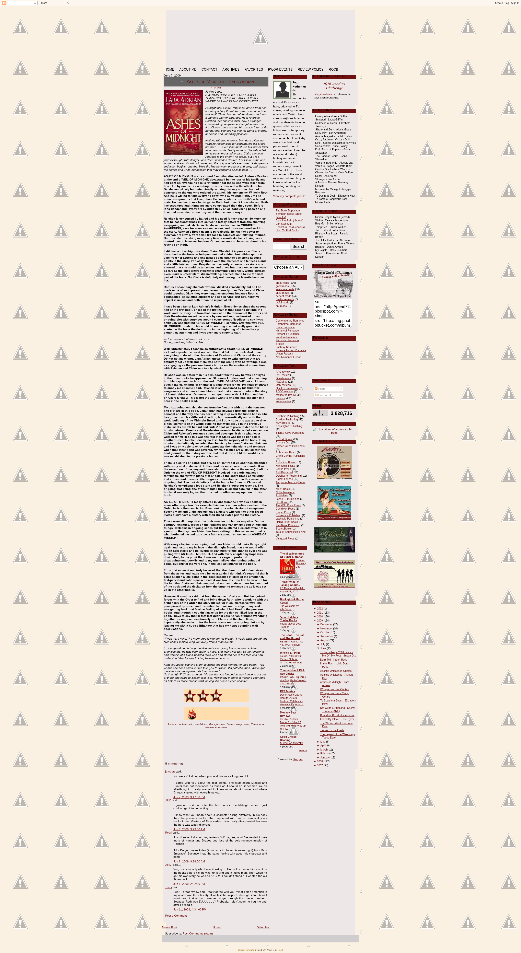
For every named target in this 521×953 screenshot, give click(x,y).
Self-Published (284, 472)
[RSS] (166, 939)
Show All (303, 750)
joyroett (170, 771)
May (322, 741)
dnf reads (281, 305)
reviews (222, 727)
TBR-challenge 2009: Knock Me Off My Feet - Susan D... (338, 654)
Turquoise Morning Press (290, 482)
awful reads (282, 302)
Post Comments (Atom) (198, 933)
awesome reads (285, 289)
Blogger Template (246, 950)
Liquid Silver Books (287, 521)
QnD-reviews (283, 384)
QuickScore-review (287, 388)
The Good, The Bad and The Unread (292, 637)
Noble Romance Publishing (285, 494)
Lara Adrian (200, 724)
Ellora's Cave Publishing (290, 432)
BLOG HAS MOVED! (291, 743)
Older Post (263, 927)
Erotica (280, 343)
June (323, 648)
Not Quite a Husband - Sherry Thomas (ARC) (337, 709)
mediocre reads (285, 299)
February (325, 753)
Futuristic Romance (287, 340)
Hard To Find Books (287, 230)
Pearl (168, 832)
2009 (320, 620)
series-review (283, 401)
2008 (320, 761)
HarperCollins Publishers (290, 446)
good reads (282, 286)
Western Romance (287, 337)
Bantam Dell (184, 724)
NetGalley (281, 381)
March (324, 749)
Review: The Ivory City (301, 563)
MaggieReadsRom (323, 93)
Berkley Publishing (287, 419)
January (325, 757)
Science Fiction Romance (291, 350)
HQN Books (283, 422)
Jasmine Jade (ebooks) (289, 220)
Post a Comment (176, 915)
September (326, 636)
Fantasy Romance (286, 347)
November (326, 628)
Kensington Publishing (289, 426)
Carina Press (283, 468)
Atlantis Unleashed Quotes (336, 670)
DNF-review (282, 374)
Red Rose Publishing (288, 525)
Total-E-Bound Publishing (290, 531)
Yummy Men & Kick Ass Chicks (292, 672)
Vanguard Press (285, 538)
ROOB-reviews (284, 391)
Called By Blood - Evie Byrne (337, 719)
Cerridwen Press (285, 508)
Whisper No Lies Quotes (334, 689)
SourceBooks (284, 528)
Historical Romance (287, 330)
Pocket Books (284, 439)
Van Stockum (284, 223)
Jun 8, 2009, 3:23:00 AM (189, 829)
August (324, 640)
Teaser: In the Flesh (332, 730)
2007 (320, 765)
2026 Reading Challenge (334, 85)
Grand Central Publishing (290, 455)
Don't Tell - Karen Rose (333, 659)
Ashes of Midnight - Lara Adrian (220, 81)
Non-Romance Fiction (288, 357)
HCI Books (282, 502)
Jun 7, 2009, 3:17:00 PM (189, 797)
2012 (320, 608)
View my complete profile (289, 196)
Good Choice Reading (288, 738)
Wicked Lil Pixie (290, 652)
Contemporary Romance (290, 320)
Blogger (298, 759)
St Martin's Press (286, 452)
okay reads (242, 724)
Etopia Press (283, 512)
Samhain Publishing (287, 416)
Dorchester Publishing (289, 475)
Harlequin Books (285, 465)
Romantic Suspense (288, 333)
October (325, 632)
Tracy (168, 887)
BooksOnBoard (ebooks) (290, 227)
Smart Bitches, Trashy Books (289, 619)
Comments (324, 395)
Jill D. (168, 800)
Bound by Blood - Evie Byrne (337, 715)
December (326, 624)
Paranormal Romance (288, 323)
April (323, 745)
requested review (286, 394)
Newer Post (169, 927)
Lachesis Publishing (287, 518)
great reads (282, 282)
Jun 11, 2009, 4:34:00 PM (189, 909)
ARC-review (283, 371)
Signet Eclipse (284, 478)
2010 (320, 616)
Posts (321, 388)
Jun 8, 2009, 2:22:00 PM (189, 883)
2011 (320, 612)
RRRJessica (287, 691)
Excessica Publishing (288, 515)
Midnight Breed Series (222, 724)
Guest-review (283, 378)
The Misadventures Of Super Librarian (292, 555)
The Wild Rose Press (288, 505)
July (322, 644)
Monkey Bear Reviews (288, 714)
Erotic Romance (285, 327)
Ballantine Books (286, 462)
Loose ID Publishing (287, 498)
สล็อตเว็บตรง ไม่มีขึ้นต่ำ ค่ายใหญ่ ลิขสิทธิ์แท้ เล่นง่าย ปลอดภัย (293, 680)
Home (217, 927)
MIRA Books (283, 488)
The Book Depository (288, 210)
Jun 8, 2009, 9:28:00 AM (189, 861)
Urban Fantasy (284, 353)
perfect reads (283, 296)
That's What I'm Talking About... (290, 583)
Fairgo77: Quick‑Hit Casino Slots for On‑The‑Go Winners (291, 659)
